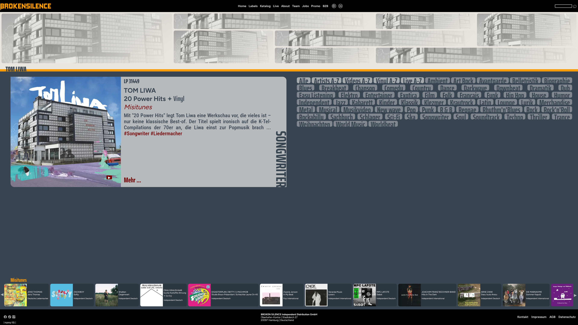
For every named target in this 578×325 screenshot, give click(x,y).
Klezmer (434, 102)
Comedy (393, 87)
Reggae (467, 109)
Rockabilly (311, 116)
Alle (303, 80)
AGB (552, 317)
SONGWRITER (281, 159)
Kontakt (522, 317)
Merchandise (554, 102)
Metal (306, 109)
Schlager (370, 116)
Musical (328, 109)
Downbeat (508, 87)
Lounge (506, 102)
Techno (515, 116)
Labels (253, 6)
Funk (492, 95)
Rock (532, 109)
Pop (411, 109)
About (285, 6)
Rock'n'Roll (557, 109)
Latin (485, 102)
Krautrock (461, 102)
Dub (565, 87)
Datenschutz (567, 317)
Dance (447, 87)
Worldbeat (383, 124)
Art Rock (463, 80)
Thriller (538, 116)
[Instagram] (14, 317)
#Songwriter (136, 133)
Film (430, 95)
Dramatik (540, 87)
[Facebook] (5, 317)
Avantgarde (493, 80)
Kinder (387, 102)
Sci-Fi (393, 116)
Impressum (538, 317)
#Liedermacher (166, 133)
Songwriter (435, 116)
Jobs (305, 6)
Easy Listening (316, 95)
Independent (314, 102)
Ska (411, 116)
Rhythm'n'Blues (501, 109)
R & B (446, 109)
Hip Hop (515, 95)
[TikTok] (10, 317)
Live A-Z (412, 80)
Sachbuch (342, 116)
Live (276, 6)
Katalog (265, 6)
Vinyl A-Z (386, 80)
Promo (315, 6)
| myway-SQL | (10, 322)
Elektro (349, 95)
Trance (562, 116)
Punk (428, 109)
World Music (350, 124)
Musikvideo (357, 109)
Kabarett (362, 102)
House (539, 95)
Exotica (408, 95)
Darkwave (475, 87)
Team (296, 6)
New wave (389, 109)
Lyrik (527, 102)
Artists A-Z (326, 80)
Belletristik (525, 80)
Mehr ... (132, 180)
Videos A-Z (357, 80)
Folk (447, 95)
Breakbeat (334, 87)
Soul (461, 116)
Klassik (409, 102)
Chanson (365, 87)
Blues (305, 87)
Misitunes (19, 280)
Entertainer (378, 95)
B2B (325, 6)
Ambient (437, 80)
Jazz (341, 102)
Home (242, 6)
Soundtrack (486, 116)
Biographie (557, 80)
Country (421, 87)
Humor (562, 95)
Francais (469, 95)
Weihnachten (314, 124)
